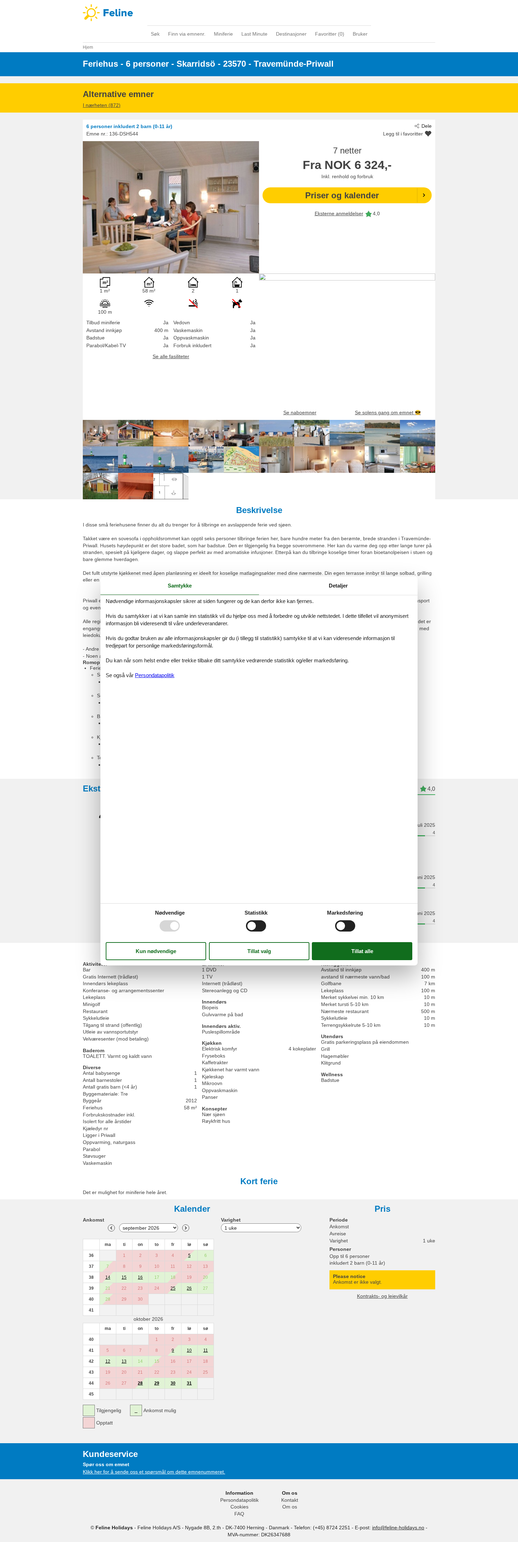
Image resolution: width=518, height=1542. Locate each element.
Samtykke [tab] (180, 586)
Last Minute (254, 34)
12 (107, 1361)
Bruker (360, 34)
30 (173, 1383)
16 (140, 1277)
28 (140, 1383)
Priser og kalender (342, 195)
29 (156, 1383)
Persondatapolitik (239, 1500)
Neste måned (185, 1227)
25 (173, 1288)
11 (205, 1350)
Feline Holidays (259, 12)
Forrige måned (111, 1227)
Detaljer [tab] (338, 586)
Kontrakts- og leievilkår (382, 1296)
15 (124, 1277)
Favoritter (329, 34)
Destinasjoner (291, 34)
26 (189, 1288)
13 (124, 1361)
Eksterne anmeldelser (339, 213)
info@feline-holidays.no (398, 1527)
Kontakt (289, 1500)
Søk (155, 34)
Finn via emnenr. (186, 34)
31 (189, 1383)
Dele (426, 126)
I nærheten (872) (102, 105)
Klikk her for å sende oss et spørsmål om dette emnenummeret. (154, 1472)
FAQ (239, 1514)
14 (107, 1277)
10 (189, 1350)
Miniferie (223, 34)
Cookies (239, 1507)
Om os (289, 1507)
